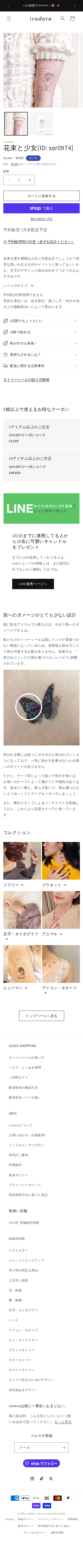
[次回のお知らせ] (75, 6)
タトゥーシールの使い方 (26, 1058)
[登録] (63, 1447)
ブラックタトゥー (22, 1350)
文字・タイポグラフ (20, 933)
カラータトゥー (20, 1360)
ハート (14, 1320)
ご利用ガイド (18, 1077)
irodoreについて (21, 1125)
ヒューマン (13, 987)
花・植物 (15, 1290)
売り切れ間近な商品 (23, 1270)
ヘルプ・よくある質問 (25, 1067)
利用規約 (15, 1165)
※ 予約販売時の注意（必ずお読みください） (39, 241)
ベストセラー (18, 1250)
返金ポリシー (18, 1175)
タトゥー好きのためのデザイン (31, 1380)
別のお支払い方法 (42, 218)
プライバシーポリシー (25, 1185)
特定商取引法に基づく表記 (28, 1195)
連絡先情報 (57, 1532)
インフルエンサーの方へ (26, 1145)
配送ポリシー (26, 1525)
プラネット (52, 885)
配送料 (14, 164)
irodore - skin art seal (39, 1513)
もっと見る (63, 1422)
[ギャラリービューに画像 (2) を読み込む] (41, 123)
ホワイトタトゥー (22, 1370)
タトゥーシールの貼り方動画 (26, 379)
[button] (9, 18)
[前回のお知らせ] (8, 6)
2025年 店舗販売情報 (24, 1223)
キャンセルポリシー (35, 1532)
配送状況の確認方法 (23, 1087)
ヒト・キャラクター (23, 1340)
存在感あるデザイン (23, 1390)
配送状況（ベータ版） (25, 1097)
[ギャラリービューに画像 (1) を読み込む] (16, 123)
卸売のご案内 (18, 1155)
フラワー (11, 885)
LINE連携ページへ (33, 584)
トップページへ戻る (42, 1016)
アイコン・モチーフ (59, 987)
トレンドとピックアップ (26, 1260)
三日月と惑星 (18, 1280)
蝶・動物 (15, 1300)
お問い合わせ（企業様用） (28, 1135)
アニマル (50, 933)
